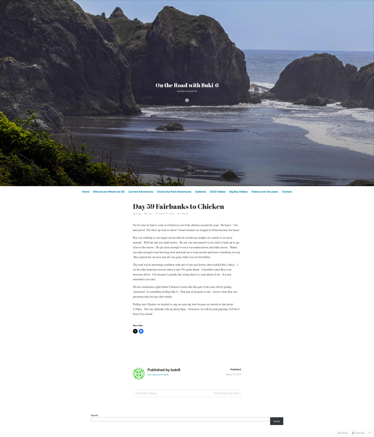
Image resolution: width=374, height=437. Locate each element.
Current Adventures (140, 191)
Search (94, 415)
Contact (287, 191)
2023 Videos (218, 191)
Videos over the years (264, 191)
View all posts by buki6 (158, 374)
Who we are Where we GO (109, 191)
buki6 (138, 213)
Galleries (200, 191)
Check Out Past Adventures (174, 191)
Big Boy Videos (238, 191)
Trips (149, 213)
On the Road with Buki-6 (187, 85)
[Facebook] (187, 100)
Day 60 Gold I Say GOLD (226, 394)
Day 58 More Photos (145, 394)
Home (85, 191)
